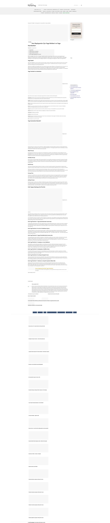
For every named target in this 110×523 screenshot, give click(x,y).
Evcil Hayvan (57, 11)
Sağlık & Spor (49, 9)
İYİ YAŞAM (53, 11)
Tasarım (70, 11)
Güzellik (44, 11)
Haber (67, 11)
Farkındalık (74, 11)
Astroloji (53, 12)
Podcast (56, 12)
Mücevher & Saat (48, 12)
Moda (61, 11)
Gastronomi (73, 9)
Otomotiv (42, 12)
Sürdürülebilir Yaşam (37, 11)
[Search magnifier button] (81, 5)
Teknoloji (61, 9)
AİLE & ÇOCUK (48, 11)
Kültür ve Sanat (67, 9)
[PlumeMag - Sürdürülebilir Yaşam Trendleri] (32, 5)
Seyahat (45, 9)
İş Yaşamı (60, 12)
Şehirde (64, 11)
